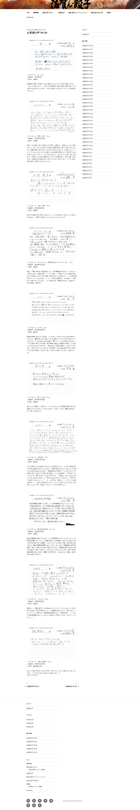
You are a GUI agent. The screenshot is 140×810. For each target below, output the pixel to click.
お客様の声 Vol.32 (87, 67)
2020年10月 (30, 727)
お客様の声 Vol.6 (87, 160)
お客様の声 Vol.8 (87, 152)
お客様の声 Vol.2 (87, 174)
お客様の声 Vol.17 (87, 120)
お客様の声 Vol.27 (87, 85)
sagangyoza (42, 29)
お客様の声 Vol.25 (87, 92)
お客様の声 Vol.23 (87, 99)
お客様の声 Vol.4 (87, 167)
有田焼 (109, 12)
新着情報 (36, 12)
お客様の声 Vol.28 (87, 81)
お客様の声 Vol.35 (87, 56)
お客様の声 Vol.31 (87, 70)
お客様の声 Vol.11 (87, 142)
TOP (28, 12)
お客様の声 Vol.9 (87, 149)
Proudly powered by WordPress (72, 801)
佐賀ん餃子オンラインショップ (77, 12)
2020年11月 (29, 723)
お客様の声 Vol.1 (87, 177)
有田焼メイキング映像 (35, 786)
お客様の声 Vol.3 (87, 170)
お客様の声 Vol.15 (87, 127)
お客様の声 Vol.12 (87, 138)
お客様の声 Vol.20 (87, 110)
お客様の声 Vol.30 (87, 74)
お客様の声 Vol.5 (87, 163)
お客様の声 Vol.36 (87, 53)
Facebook (30, 17)
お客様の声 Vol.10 (87, 145)
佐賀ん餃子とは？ (47, 12)
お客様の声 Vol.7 (87, 156)
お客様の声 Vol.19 (87, 113)
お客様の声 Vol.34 (87, 60)
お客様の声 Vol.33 (87, 63)
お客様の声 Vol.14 (87, 131)
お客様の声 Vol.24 (87, 95)
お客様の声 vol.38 (87, 45)
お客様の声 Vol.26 (87, 88)
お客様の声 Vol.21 (87, 106)
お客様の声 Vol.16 (87, 124)
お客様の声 (61, 12)
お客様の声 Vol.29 (87, 78)
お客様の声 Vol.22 (87, 102)
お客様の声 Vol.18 (87, 117)
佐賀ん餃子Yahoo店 (97, 12)
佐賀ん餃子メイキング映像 (37, 769)
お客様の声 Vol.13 (87, 135)
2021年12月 (30, 719)
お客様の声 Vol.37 (87, 49)
